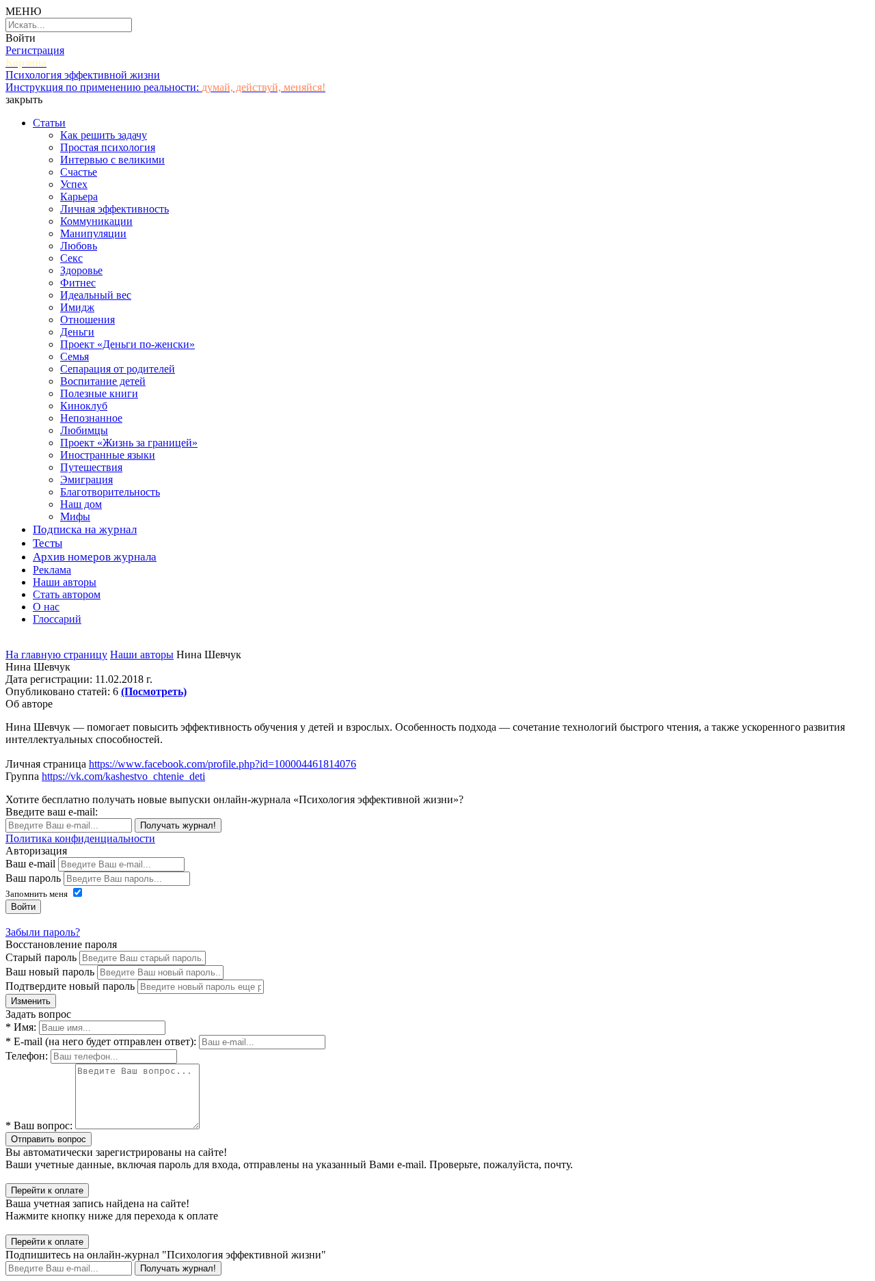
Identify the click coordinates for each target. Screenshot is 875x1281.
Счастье (78, 172)
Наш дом (81, 504)
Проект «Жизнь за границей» (129, 442)
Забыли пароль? (42, 932)
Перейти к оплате (47, 1190)
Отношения (87, 319)
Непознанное (91, 418)
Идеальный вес (95, 295)
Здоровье (81, 270)
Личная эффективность (114, 209)
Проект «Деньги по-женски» (127, 344)
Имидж (77, 307)
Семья (74, 356)
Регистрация (34, 50)
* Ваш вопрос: (38, 1125)
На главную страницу (56, 654)
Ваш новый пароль (49, 971)
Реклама (52, 570)
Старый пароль (41, 957)
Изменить (31, 1001)
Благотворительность (110, 492)
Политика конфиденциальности (80, 838)
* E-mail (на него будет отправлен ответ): (100, 1041)
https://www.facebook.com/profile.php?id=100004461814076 (222, 764)
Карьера (79, 196)
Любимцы (84, 430)
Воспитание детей (103, 381)
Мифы (75, 516)
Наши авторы (64, 582)
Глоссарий (57, 619)
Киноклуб (83, 406)
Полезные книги (99, 393)
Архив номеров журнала (95, 556)
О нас (46, 606)
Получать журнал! (178, 825)
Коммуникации (96, 221)
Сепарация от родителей (117, 369)
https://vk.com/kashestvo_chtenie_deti (123, 776)
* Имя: (20, 1027)
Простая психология (107, 147)
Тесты (47, 543)
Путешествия (91, 467)
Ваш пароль (33, 878)
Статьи (49, 123)
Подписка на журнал (85, 529)
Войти (20, 38)
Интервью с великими (112, 159)
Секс (71, 258)
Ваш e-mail (30, 863)
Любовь (78, 246)
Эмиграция (86, 479)
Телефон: (26, 1056)
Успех (74, 184)
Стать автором (66, 594)
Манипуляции (93, 233)
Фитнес (78, 282)
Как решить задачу (103, 135)
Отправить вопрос (48, 1139)
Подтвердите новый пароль (70, 986)
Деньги (77, 332)
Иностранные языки (107, 455)
